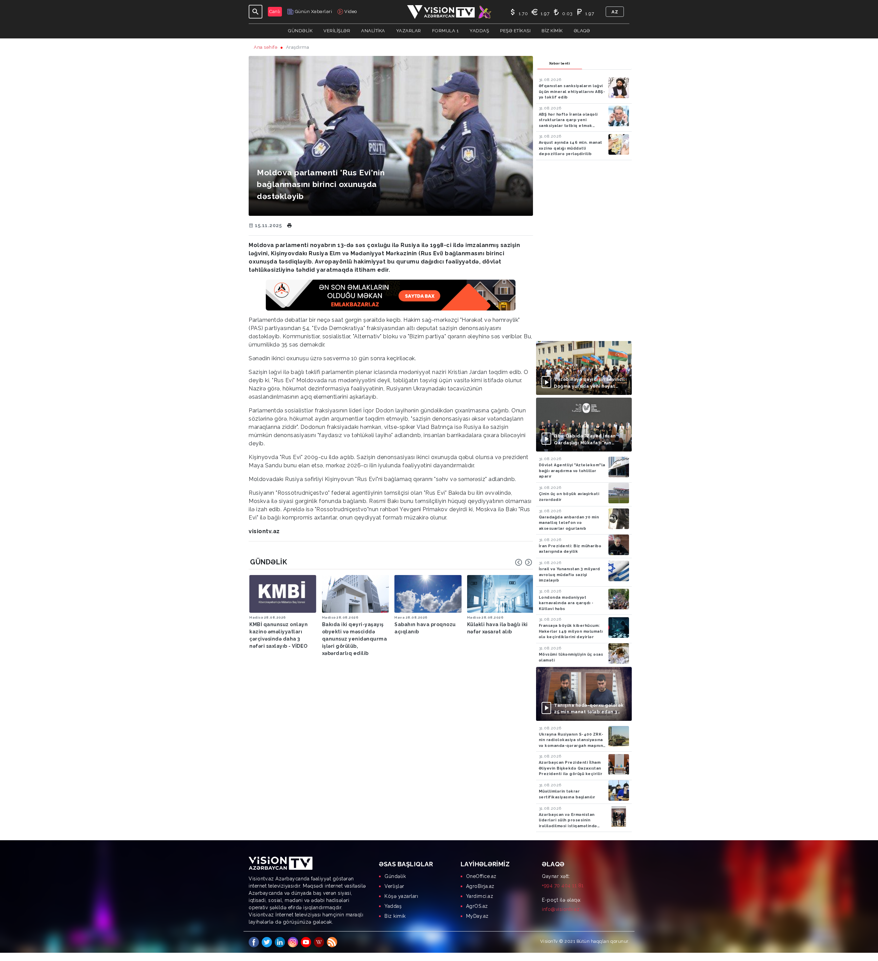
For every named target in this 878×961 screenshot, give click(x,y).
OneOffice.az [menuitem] (481, 876)
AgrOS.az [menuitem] (477, 906)
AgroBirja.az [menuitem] (480, 886)
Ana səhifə (265, 47)
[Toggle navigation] (255, 12)
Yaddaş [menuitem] (393, 906)
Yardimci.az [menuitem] (480, 896)
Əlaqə (582, 30)
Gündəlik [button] (300, 30)
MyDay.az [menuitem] (477, 916)
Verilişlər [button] (336, 30)
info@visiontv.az (561, 909)
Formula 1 (445, 30)
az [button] (615, 11)
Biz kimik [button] (552, 30)
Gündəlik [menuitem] (395, 876)
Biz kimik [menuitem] (395, 916)
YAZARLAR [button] (408, 30)
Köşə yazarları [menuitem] (401, 896)
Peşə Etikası (515, 30)
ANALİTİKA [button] (373, 30)
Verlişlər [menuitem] (394, 886)
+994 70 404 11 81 (563, 885)
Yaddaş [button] (479, 30)
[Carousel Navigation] (523, 562)
